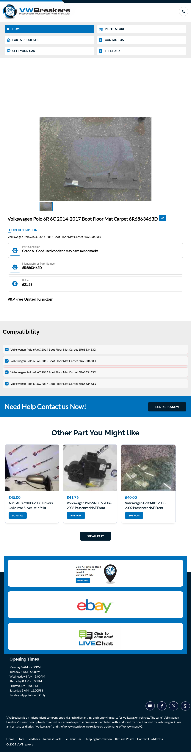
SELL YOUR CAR (23, 51)
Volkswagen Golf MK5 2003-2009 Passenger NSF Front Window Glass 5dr (145, 505)
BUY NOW (17, 515)
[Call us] (183, 15)
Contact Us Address (150, 739)
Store (21, 739)
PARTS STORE (115, 29)
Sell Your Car (73, 739)
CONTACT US (114, 40)
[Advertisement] (95, 86)
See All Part (95, 536)
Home (10, 739)
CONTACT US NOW (167, 406)
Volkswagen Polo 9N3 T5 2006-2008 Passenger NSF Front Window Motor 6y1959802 (89, 505)
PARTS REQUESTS (25, 40)
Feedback (34, 739)
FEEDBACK (112, 51)
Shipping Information (98, 739)
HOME (16, 29)
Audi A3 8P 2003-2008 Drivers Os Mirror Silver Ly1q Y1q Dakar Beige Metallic (31, 505)
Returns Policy (124, 739)
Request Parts (52, 739)
